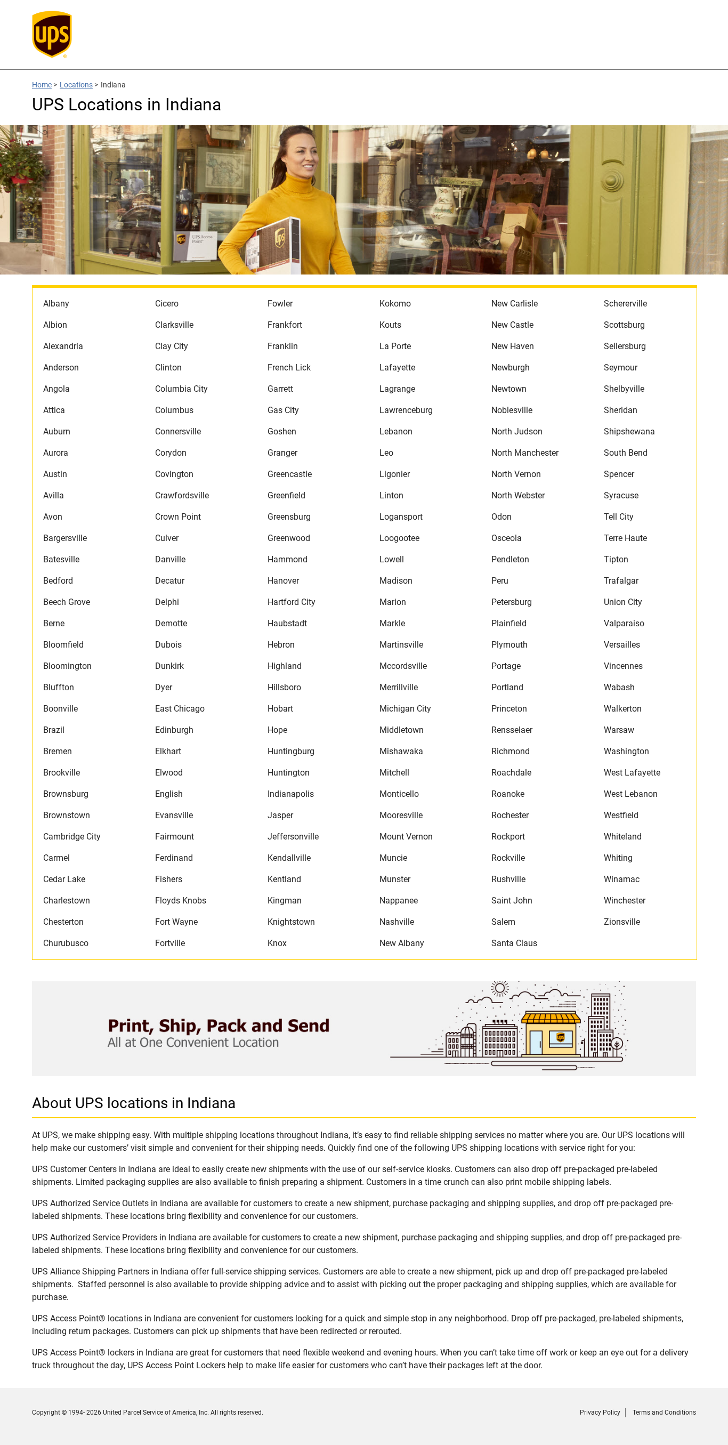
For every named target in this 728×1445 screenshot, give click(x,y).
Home (42, 84)
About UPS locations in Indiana (134, 1103)
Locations (76, 84)
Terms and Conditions (664, 1412)
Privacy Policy (600, 1412)
